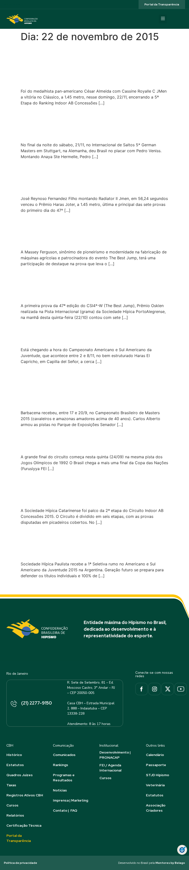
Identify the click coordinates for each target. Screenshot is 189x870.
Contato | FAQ (65, 810)
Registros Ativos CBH (24, 795)
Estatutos (15, 765)
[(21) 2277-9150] (13, 704)
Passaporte (156, 765)
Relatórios (15, 815)
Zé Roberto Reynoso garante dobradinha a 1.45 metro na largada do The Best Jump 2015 (92, 177)
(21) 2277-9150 (36, 703)
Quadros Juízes (19, 775)
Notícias (60, 790)
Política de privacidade (20, 863)
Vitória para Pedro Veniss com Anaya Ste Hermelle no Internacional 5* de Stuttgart (89, 123)
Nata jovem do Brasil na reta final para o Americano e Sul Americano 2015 (94, 333)
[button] (163, 19)
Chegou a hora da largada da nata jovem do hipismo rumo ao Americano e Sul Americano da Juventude (94, 542)
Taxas (11, 785)
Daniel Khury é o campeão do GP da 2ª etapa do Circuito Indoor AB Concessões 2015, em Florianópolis (92, 489)
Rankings (60, 765)
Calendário (155, 755)
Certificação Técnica (23, 825)
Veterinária (155, 785)
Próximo (158, 586)
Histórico (14, 755)
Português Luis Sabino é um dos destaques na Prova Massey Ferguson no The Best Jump (91, 230)
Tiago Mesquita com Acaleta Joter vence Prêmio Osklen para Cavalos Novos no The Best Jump (85, 284)
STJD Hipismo (157, 775)
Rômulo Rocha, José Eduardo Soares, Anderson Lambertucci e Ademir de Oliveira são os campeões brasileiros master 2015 (90, 387)
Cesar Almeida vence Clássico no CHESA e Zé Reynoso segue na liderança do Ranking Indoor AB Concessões (83, 65)
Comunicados (64, 755)
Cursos (12, 805)
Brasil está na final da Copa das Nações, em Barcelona (79, 440)
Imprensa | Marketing (70, 800)
